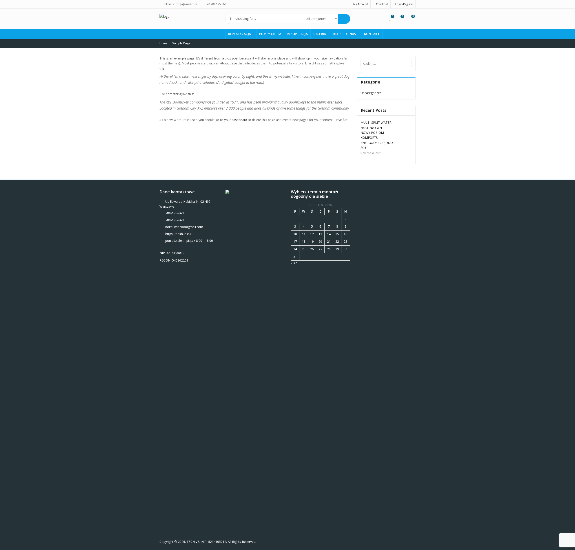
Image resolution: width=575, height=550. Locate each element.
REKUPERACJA (297, 34)
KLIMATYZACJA (240, 34)
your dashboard (235, 120)
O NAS (351, 34)
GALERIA (319, 34)
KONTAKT (372, 34)
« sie (294, 263)
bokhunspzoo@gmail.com (184, 227)
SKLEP (336, 34)
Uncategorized (371, 93)
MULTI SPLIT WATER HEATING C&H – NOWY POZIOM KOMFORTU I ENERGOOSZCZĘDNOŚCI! (376, 135)
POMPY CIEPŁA (270, 34)
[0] (389, 18)
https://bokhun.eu (178, 234)
